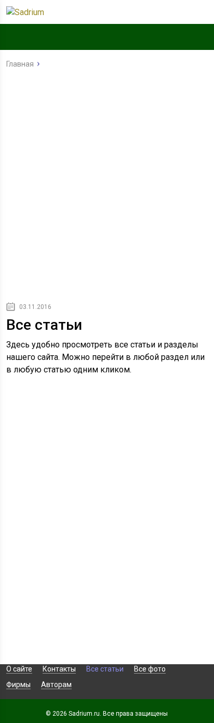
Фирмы (18, 684)
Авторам (56, 684)
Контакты (59, 669)
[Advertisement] (107, 188)
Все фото (150, 669)
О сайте (19, 669)
